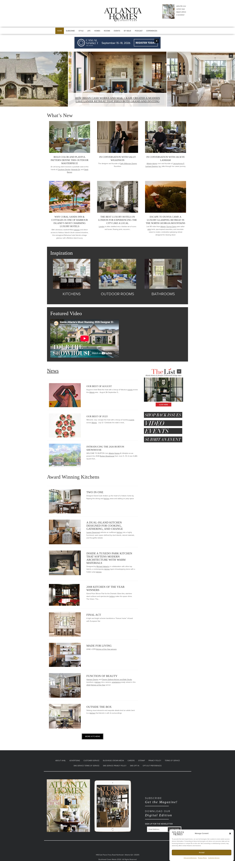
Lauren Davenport (93, 532)
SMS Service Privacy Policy (114, 766)
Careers (131, 761)
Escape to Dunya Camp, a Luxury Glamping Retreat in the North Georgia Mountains (165, 219)
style (149, 229)
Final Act (93, 614)
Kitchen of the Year (98, 685)
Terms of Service (172, 761)
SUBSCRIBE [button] (70, 31)
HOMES (97, 31)
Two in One (94, 492)
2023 (88, 685)
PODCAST (139, 31)
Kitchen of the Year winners (106, 649)
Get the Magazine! (161, 800)
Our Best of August (99, 386)
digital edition (181, 12)
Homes (117, 453)
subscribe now (181, 6)
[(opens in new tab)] (68, 805)
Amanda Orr (75, 169)
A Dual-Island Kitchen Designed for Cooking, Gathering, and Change (104, 525)
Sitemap (141, 761)
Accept (201, 852)
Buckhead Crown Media (113, 761)
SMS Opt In (134, 766)
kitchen (106, 499)
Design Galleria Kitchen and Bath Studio (117, 679)
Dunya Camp (171, 227)
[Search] (166, 33)
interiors (77, 230)
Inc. (160, 166)
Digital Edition (158, 813)
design (154, 164)
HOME (59, 31)
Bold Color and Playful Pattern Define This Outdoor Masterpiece (69, 160)
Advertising (74, 761)
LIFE (88, 31)
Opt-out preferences (190, 858)
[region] (117, 43)
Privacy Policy (202, 858)
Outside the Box (99, 706)
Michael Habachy (102, 566)
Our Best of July (97, 416)
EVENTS (117, 31)
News (53, 370)
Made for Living (99, 645)
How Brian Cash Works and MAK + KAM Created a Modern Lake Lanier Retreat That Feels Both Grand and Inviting (117, 99)
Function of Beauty (102, 675)
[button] (230, 833)
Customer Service (213, 858)
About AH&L (60, 761)
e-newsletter (180, 15)
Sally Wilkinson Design (128, 164)
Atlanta (149, 164)
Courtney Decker (64, 169)
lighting (112, 596)
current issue (180, 9)
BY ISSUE (127, 31)
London (102, 227)
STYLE (81, 31)
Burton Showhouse (107, 456)
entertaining (116, 682)
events (130, 390)
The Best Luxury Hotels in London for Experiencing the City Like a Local (117, 219)
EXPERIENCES (151, 31)
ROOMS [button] (107, 31)
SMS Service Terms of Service (86, 766)
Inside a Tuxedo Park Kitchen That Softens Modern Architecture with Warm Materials (109, 558)
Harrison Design (92, 679)
